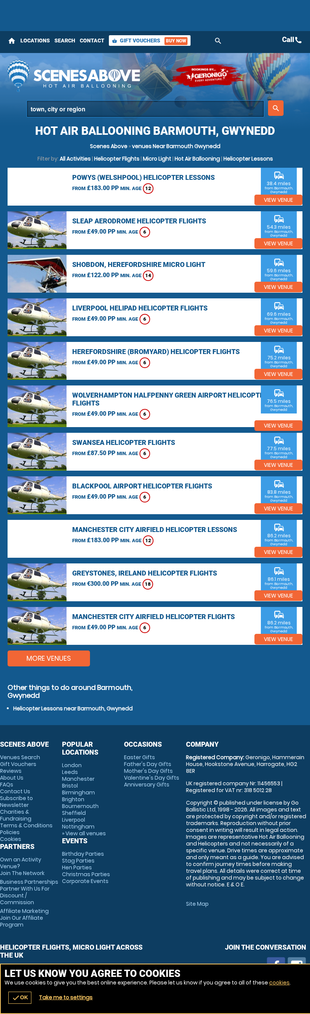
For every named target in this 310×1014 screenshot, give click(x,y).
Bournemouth (80, 806)
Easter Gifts (139, 757)
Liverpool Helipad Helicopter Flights (140, 308)
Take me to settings (66, 997)
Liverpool (73, 820)
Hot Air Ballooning (197, 158)
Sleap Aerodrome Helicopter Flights (139, 221)
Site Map (197, 904)
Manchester (78, 779)
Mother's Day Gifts (148, 771)
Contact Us (15, 791)
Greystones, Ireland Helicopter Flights (144, 573)
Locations (35, 40)
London (72, 765)
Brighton (73, 799)
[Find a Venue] (145, 108)
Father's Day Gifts (147, 764)
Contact (92, 40)
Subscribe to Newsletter (16, 801)
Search (64, 40)
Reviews (11, 771)
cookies (279, 982)
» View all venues (84, 833)
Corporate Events (85, 881)
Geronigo (208, 76)
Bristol (70, 785)
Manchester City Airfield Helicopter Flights (153, 617)
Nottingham (78, 826)
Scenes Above (108, 146)
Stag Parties (78, 860)
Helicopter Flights (117, 158)
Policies (10, 832)
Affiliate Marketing (24, 917)
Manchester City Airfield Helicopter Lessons (154, 530)
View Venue (278, 200)
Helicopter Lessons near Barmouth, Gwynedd (73, 708)
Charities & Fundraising (15, 815)
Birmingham (78, 792)
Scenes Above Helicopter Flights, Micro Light (85, 76)
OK (20, 998)
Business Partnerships (29, 892)
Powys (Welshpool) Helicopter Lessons (143, 177)
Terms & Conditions (26, 825)
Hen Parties (77, 867)
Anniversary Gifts (146, 784)
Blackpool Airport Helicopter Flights (142, 486)
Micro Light (157, 158)
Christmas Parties (86, 874)
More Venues (48, 658)
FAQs (6, 784)
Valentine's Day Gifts (151, 778)
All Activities (75, 158)
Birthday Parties (83, 854)
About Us (11, 778)
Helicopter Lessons (248, 158)
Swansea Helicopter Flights (123, 442)
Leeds (70, 772)
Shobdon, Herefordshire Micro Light (138, 264)
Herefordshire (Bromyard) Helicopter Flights (156, 352)
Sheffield (74, 813)
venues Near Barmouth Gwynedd (176, 146)
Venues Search (20, 757)
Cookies (10, 839)
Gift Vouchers (149, 40)
